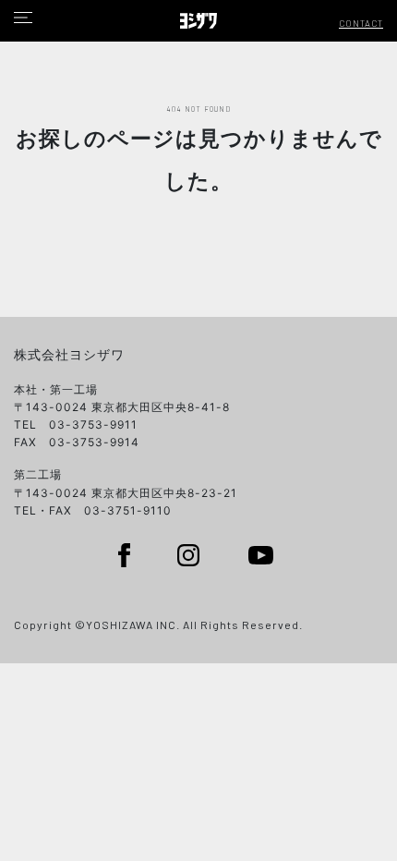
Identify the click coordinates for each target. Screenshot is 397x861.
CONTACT (361, 23)
